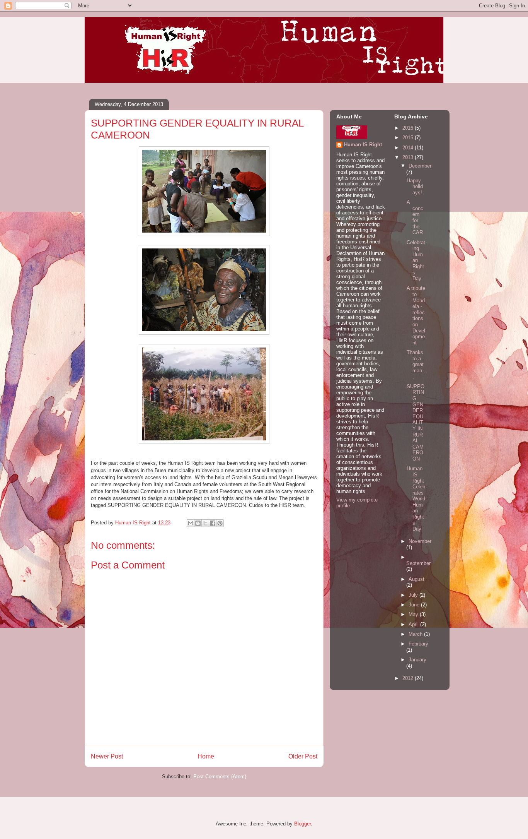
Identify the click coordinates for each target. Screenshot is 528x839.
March (416, 634)
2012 (408, 678)
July (414, 595)
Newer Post (107, 756)
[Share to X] (205, 523)
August (416, 579)
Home (206, 756)
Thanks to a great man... (416, 364)
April (414, 624)
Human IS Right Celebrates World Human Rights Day (416, 499)
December (420, 166)
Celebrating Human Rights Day (416, 261)
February (418, 644)
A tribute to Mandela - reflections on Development (416, 315)
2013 (408, 157)
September (418, 563)
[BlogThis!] (198, 523)
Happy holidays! (415, 186)
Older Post (302, 756)
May (414, 614)
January (417, 660)
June (415, 605)
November (420, 541)
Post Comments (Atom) (219, 776)
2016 (408, 128)
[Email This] (190, 523)
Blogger (302, 824)
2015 (408, 137)
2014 (408, 148)
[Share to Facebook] (212, 523)
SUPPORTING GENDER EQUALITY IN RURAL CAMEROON (415, 423)
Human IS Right (363, 144)
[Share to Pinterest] (220, 523)
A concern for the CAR (415, 217)
